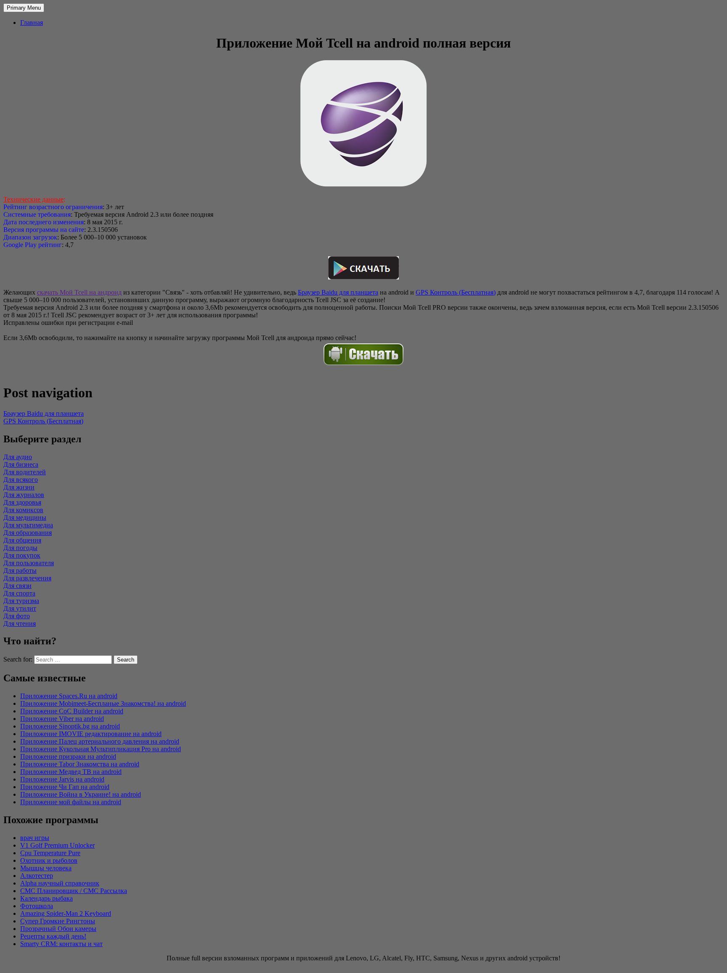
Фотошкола (36, 905)
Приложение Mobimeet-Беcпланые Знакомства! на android (103, 703)
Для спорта (19, 593)
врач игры (34, 837)
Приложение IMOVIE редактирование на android (91, 733)
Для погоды (20, 547)
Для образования (27, 532)
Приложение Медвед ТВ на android (71, 771)
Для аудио (17, 456)
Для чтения (19, 623)
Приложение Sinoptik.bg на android (70, 726)
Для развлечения (27, 578)
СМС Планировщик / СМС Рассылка (73, 890)
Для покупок (21, 555)
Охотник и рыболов (48, 860)
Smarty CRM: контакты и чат (61, 943)
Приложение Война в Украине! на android (80, 794)
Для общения (22, 540)
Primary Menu (24, 8)
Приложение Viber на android (62, 718)
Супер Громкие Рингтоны (57, 921)
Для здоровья (22, 502)
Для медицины (24, 517)
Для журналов (23, 494)
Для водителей (24, 472)
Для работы (20, 570)
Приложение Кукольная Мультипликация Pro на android (100, 748)
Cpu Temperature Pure (50, 852)
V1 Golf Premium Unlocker (57, 845)
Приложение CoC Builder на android (71, 711)
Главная (31, 22)
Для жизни (18, 487)
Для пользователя (28, 562)
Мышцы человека (46, 868)
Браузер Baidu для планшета (338, 292)
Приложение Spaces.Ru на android (68, 695)
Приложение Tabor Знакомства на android (79, 764)
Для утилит (19, 608)
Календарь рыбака (46, 898)
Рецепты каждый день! (53, 936)
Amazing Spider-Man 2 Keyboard (65, 913)
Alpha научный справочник (59, 883)
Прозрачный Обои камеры (58, 928)
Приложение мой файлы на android (70, 802)
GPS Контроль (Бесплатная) (456, 292)
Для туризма (21, 600)
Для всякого (20, 479)
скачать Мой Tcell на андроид (79, 292)
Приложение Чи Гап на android (64, 786)
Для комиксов (23, 509)
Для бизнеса (20, 464)
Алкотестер (36, 875)
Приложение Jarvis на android (62, 779)
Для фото (16, 615)
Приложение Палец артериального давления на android (99, 741)
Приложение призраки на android (68, 756)
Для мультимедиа (28, 525)
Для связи (17, 585)
